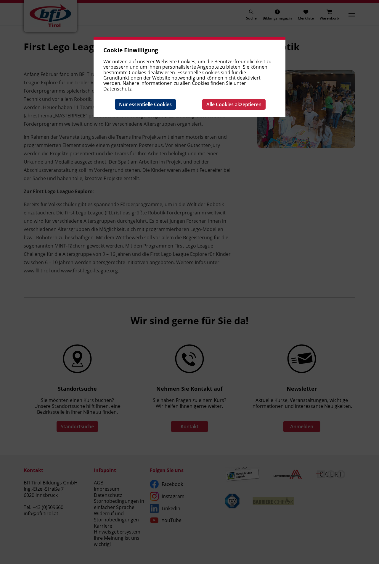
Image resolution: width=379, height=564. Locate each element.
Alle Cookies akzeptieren (233, 104)
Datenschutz (117, 88)
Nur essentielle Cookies (145, 104)
